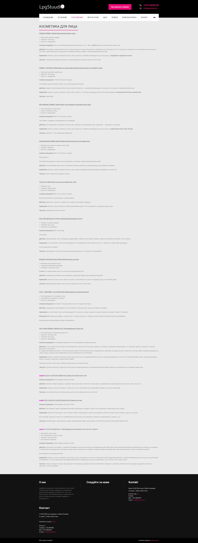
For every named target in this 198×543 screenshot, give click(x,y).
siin (138, 494)
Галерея (115, 17)
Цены (105, 17)
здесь (53, 521)
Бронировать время (120, 7)
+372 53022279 (151, 5)
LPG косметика (77, 17)
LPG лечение (62, 17)
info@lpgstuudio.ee (150, 8)
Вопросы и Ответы (129, 17)
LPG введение (48, 17)
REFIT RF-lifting (93, 17)
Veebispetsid (155, 540)
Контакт (144, 17)
